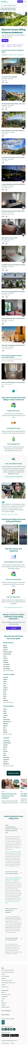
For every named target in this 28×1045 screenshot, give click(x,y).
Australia (5, 745)
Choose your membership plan (12, 877)
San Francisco (6, 719)
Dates (2, 9)
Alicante (5, 690)
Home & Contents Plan (7, 980)
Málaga (5, 645)
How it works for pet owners (8, 970)
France (4, 749)
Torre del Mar (6, 664)
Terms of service (5, 1043)
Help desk (4, 978)
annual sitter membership (15, 851)
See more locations (8, 670)
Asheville (5, 732)
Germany (5, 751)
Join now (5, 40)
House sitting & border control (8, 982)
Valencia (5, 679)
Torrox (4, 656)
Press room (4, 1003)
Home (3, 45)
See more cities (7, 734)
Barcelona (5, 677)
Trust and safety (5, 976)
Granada (5, 687)
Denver (5, 711)
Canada (5, 747)
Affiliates (4, 1005)
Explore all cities (13, 773)
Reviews (3, 984)
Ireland (5, 755)
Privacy (12, 1043)
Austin (4, 717)
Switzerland (6, 759)
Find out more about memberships (13, 476)
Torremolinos (6, 666)
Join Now (20, 1)
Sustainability (5, 996)
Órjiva (4, 698)
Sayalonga (5, 662)
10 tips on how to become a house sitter (12, 901)
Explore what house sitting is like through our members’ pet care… (10, 802)
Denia (4, 692)
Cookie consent (5, 987)
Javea (4, 685)
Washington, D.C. (7, 721)
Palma (4, 683)
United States (6, 740)
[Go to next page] (16, 391)
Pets (7, 9)
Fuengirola (5, 660)
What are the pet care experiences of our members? (9, 796)
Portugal (5, 761)
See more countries (8, 766)
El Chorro (5, 658)
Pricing (3, 974)
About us (4, 992)
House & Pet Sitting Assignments (15, 45)
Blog (2, 1000)
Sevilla (4, 696)
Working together (6, 1007)
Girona (4, 694)
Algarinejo (5, 700)
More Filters (12, 9)
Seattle (5, 713)
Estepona (5, 649)
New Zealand (6, 757)
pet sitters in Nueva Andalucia (15, 55)
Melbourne (5, 723)
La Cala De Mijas (7, 654)
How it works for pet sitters (8, 972)
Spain (3, 46)
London (5, 709)
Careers (3, 998)
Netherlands (6, 763)
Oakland (5, 725)
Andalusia (8, 46)
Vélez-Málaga (6, 668)
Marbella (5, 647)
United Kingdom (7, 742)
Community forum (6, 994)
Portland (5, 715)
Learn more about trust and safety (13, 607)
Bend (4, 728)
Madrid (5, 681)
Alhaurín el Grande (7, 651)
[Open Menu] (25, 1)
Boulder (5, 730)
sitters (3, 791)
